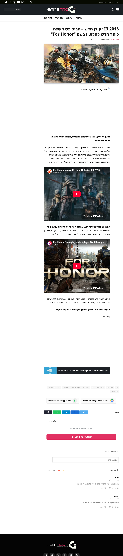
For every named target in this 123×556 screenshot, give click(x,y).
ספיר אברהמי (115, 40)
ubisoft (65, 356)
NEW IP (86, 356)
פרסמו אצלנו (102, 2)
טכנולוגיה (59, 17)
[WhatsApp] (116, 112)
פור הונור (114, 360)
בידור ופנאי (47, 17)
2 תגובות (93, 40)
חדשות (79, 17)
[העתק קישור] (116, 117)
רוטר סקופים (81, 531)
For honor (100, 356)
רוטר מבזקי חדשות (95, 531)
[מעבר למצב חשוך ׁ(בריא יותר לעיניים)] (112, 9)
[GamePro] (61, 9)
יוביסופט (52, 356)
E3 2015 (110, 356)
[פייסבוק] (116, 95)
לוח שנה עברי (68, 531)
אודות (116, 2)
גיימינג (69, 17)
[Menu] (117, 9)
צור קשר (110, 2)
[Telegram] (116, 106)
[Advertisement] (72, 113)
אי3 (59, 356)
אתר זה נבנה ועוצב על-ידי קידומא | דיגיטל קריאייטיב (40, 531)
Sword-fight (75, 356)
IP (92, 356)
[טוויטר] (116, 100)
